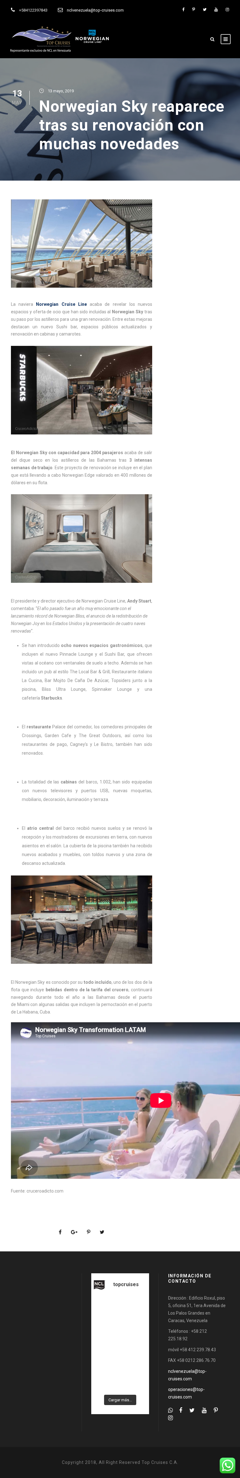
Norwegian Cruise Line (61, 304)
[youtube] (216, 9)
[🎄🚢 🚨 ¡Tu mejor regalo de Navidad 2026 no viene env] (135, 1363)
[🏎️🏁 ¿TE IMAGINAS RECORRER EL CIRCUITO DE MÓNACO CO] (135, 1326)
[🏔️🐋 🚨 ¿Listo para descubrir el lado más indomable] (104, 1381)
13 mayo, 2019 (61, 91)
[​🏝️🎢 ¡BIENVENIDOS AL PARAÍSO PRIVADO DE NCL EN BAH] (104, 1363)
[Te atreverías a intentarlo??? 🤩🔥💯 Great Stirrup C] (104, 1326)
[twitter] (205, 9)
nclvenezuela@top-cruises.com (95, 10)
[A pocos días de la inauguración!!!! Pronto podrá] (135, 1308)
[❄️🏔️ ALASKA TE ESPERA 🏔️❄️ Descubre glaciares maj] (135, 1344)
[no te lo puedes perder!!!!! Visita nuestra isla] (104, 1308)
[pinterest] (193, 9)
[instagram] (227, 9)
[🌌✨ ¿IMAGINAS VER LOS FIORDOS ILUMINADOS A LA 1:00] (104, 1344)
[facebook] (183, 9)
